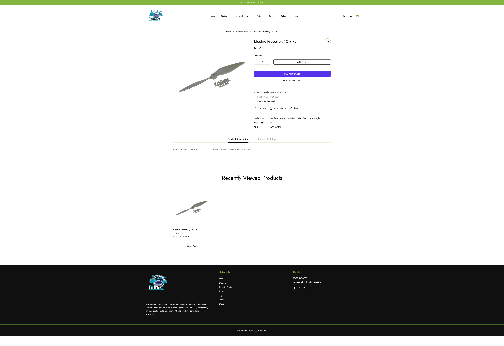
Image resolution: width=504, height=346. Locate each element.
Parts (259, 16)
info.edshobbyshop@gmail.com (307, 281)
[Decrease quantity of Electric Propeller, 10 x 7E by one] (257, 62)
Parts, (305, 118)
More (296, 16)
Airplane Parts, (276, 118)
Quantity (258, 55)
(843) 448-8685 (300, 278)
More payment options (292, 80)
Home (212, 16)
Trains (283, 16)
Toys (270, 16)
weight (317, 118)
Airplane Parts (242, 31)
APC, (300, 118)
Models (224, 16)
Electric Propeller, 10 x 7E (185, 229)
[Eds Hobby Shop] (156, 16)
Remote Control (241, 16)
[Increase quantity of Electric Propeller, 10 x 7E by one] (268, 62)
